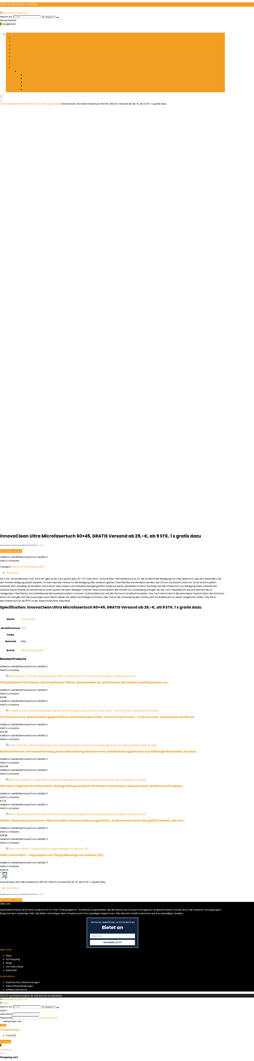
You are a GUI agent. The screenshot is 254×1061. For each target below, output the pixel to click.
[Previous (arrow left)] (1, 1053)
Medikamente (20, 64)
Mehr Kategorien (21, 67)
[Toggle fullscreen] (4, 1049)
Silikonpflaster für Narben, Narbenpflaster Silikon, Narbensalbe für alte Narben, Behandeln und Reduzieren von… (85, 682)
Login (3, 1025)
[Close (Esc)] (10, 1049)
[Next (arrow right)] (4, 1053)
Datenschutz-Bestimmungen (23, 982)
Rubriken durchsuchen (19, 34)
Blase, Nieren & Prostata (26, 45)
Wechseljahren (32, 89)
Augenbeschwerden (23, 41)
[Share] (7, 1049)
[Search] (1, 100)
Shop (10, 103)
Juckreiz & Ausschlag (24, 53)
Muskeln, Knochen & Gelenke (40, 75)
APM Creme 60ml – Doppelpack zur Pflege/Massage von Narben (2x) (51, 855)
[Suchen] (57, 17)
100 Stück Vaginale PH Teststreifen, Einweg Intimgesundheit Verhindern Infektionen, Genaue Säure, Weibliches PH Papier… (92, 786)
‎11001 (23, 628)
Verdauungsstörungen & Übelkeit (43, 86)
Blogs (9, 963)
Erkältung (17, 49)
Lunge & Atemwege (23, 60)
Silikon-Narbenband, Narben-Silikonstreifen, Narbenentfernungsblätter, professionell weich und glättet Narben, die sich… (93, 820)
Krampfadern (19, 56)
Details (40, 545)
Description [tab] (12, 572)
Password (5, 1017)
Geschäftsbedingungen (19, 986)
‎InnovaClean (28, 619)
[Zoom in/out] (1, 1049)
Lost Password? (48, 1017)
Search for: (6, 16)
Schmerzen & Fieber (35, 82)
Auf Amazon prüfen (11, 551)
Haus (8, 955)
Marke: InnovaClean (32, 650)
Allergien (17, 38)
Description (12, 888)
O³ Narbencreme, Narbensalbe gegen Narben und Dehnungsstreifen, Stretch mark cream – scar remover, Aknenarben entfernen (97, 717)
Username (6, 1014)
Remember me (12, 1021)
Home (3, 103)
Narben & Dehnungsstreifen (40, 78)
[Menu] (1, 96)
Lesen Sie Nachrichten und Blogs (18, 4)
